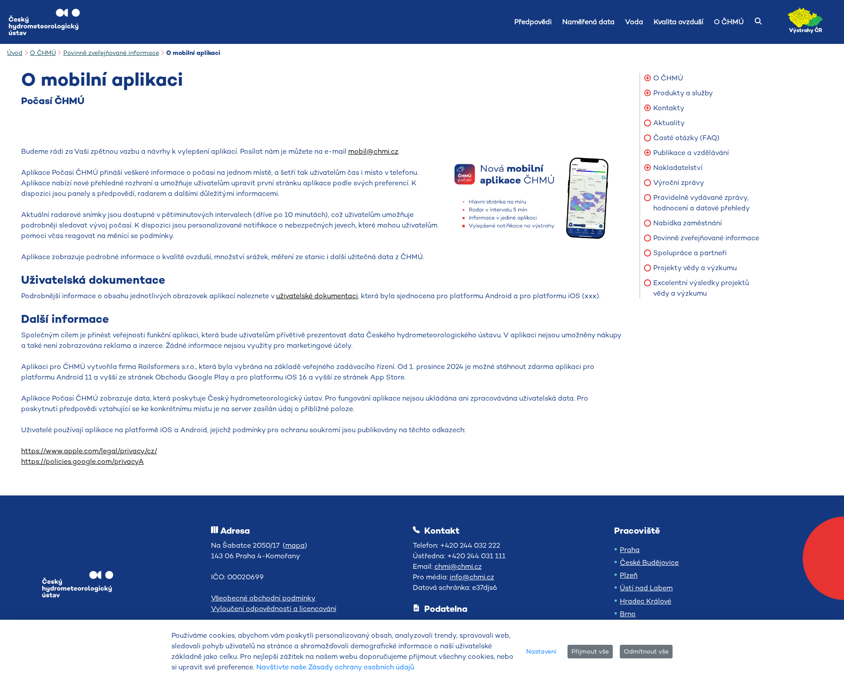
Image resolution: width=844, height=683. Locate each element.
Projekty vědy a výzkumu (695, 267)
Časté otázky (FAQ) (686, 137)
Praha (630, 549)
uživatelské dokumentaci (317, 295)
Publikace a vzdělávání (691, 152)
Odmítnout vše (646, 651)
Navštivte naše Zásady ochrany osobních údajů (335, 667)
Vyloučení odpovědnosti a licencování (273, 608)
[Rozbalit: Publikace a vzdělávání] (647, 153)
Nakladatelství (677, 167)
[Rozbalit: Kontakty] (647, 108)
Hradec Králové (645, 601)
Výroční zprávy (678, 182)
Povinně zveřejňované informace (706, 237)
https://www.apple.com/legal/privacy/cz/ (89, 450)
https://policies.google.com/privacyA (82, 461)
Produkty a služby (683, 93)
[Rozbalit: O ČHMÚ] (647, 78)
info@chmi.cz (472, 577)
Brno (628, 613)
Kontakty (668, 107)
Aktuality (669, 122)
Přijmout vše (590, 651)
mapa (295, 545)
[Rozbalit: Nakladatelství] (647, 168)
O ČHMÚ (668, 78)
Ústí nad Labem (646, 588)
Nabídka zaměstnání (687, 223)
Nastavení (541, 651)
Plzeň (628, 575)
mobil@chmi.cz (373, 151)
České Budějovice (649, 562)
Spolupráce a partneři (690, 252)
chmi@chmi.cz (458, 566)
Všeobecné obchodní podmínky (263, 598)
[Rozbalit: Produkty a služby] (647, 93)
